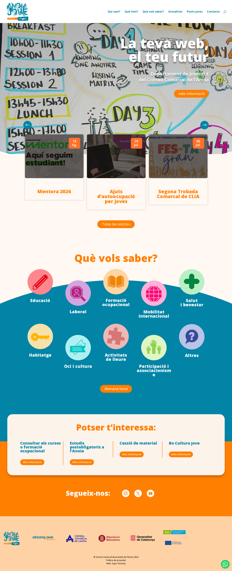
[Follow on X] (138, 493)
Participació (179, 185)
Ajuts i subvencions (117, 185)
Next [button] (27, 125)
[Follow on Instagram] (125, 493)
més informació (192, 93)
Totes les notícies (116, 224)
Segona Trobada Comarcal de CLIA (178, 193)
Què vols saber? (153, 11)
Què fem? (131, 11)
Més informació (32, 462)
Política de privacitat (116, 560)
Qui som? (114, 11)
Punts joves (195, 11)
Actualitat (175, 11)
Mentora (55, 185)
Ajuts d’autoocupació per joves (116, 196)
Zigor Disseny (119, 563)
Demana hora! (116, 388)
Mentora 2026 (54, 191)
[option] (54, 167)
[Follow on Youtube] (150, 493)
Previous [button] (204, 125)
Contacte (213, 11)
